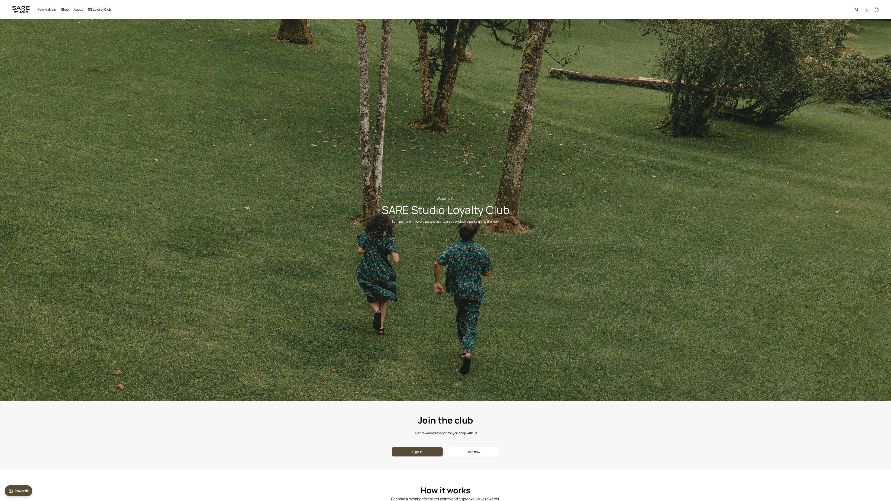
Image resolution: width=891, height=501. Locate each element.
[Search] (857, 9)
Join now (474, 452)
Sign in (417, 452)
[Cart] (877, 9)
